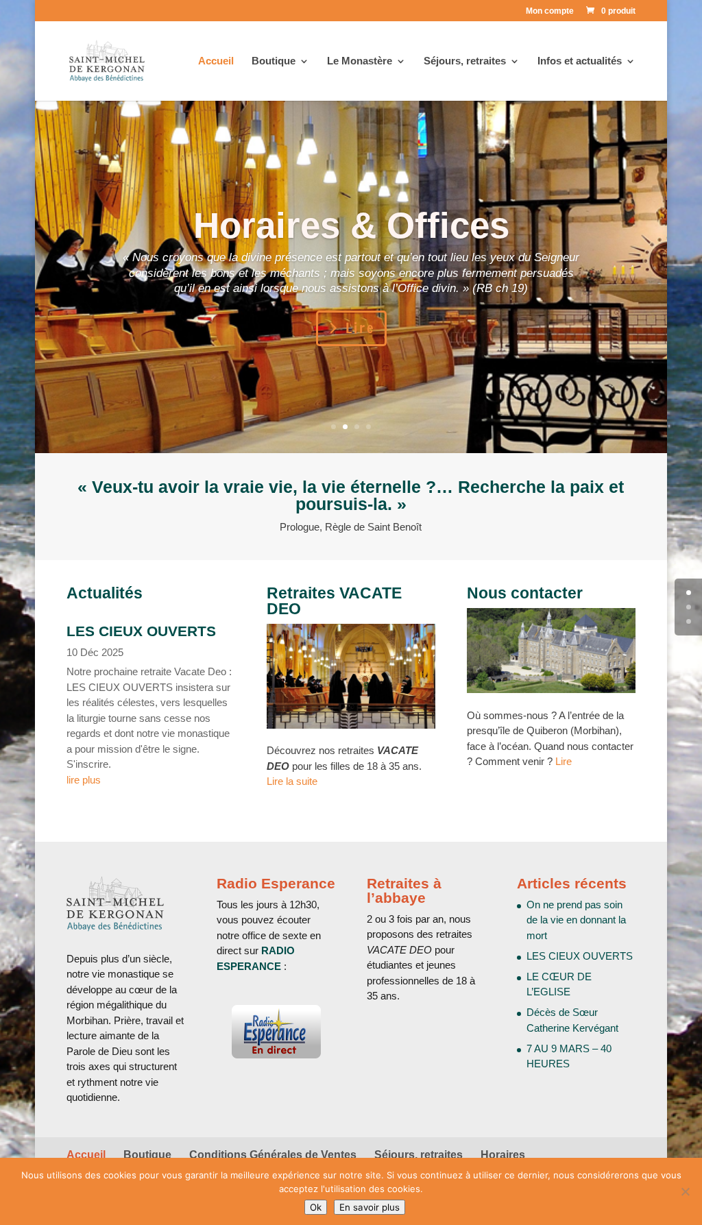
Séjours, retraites (418, 1155)
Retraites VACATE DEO (334, 601)
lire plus (83, 780)
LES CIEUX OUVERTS (141, 631)
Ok (316, 1207)
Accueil (216, 61)
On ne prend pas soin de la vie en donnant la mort (576, 920)
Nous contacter (525, 593)
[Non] (685, 1191)
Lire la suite (292, 781)
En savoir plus (369, 1207)
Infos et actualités (579, 61)
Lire (360, 328)
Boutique (273, 61)
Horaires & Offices (351, 225)
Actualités (104, 593)
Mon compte (550, 11)
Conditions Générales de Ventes (272, 1155)
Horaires (503, 1155)
